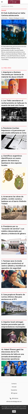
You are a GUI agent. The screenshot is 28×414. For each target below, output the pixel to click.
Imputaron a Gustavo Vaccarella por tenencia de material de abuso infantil (12, 75)
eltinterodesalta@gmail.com (14, 401)
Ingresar (14, 393)
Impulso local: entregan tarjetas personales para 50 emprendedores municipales (13, 324)
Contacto (14, 384)
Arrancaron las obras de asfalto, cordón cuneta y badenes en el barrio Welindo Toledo (13, 200)
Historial (14, 387)
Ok (14, 411)
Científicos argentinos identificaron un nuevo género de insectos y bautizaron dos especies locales (11, 160)
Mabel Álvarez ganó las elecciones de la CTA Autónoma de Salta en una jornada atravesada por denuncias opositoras (12, 354)
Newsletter (14, 390)
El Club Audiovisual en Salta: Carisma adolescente (13, 14)
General (3, 11)
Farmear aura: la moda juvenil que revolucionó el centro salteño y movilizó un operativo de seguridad (13, 264)
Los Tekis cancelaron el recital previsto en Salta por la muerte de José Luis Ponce (14, 103)
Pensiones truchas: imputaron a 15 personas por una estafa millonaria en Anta (13, 130)
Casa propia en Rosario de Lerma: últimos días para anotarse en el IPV (13, 297)
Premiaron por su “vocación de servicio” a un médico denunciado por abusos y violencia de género (13, 230)
